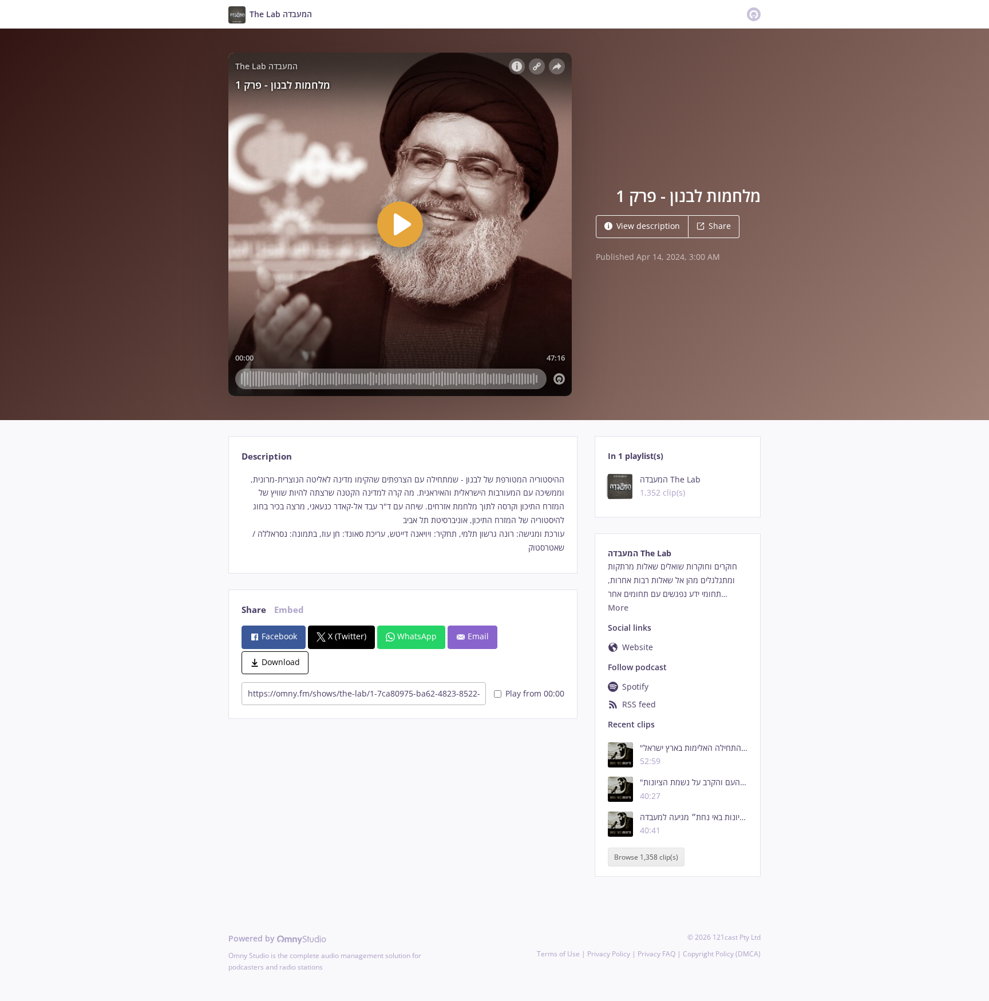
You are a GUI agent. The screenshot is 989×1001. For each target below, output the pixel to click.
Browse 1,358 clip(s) (646, 857)
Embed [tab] (289, 610)
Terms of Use (558, 954)
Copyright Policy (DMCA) (722, 954)
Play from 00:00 (534, 693)
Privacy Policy (608, 954)
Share (720, 225)
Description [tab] (267, 456)
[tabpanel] (403, 514)
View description (648, 225)
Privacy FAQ (656, 954)
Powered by (252, 938)
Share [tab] (254, 610)
